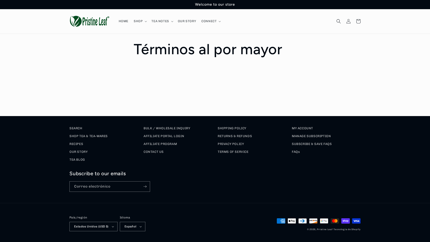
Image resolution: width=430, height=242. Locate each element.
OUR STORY (78, 152)
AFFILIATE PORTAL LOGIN (164, 136)
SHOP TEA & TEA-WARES (88, 136)
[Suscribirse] (145, 186)
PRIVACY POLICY (231, 144)
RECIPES (76, 144)
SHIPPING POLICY (232, 128)
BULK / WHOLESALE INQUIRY (167, 128)
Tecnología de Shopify (347, 229)
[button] (140, 21)
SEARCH (75, 128)
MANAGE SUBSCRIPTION (311, 136)
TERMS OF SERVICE (233, 152)
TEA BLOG (77, 160)
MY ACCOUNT (302, 128)
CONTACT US (154, 152)
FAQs (296, 152)
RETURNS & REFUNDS (235, 136)
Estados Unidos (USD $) (91, 226)
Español (130, 226)
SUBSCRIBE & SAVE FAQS (312, 144)
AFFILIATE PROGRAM (160, 144)
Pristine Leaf (325, 229)
